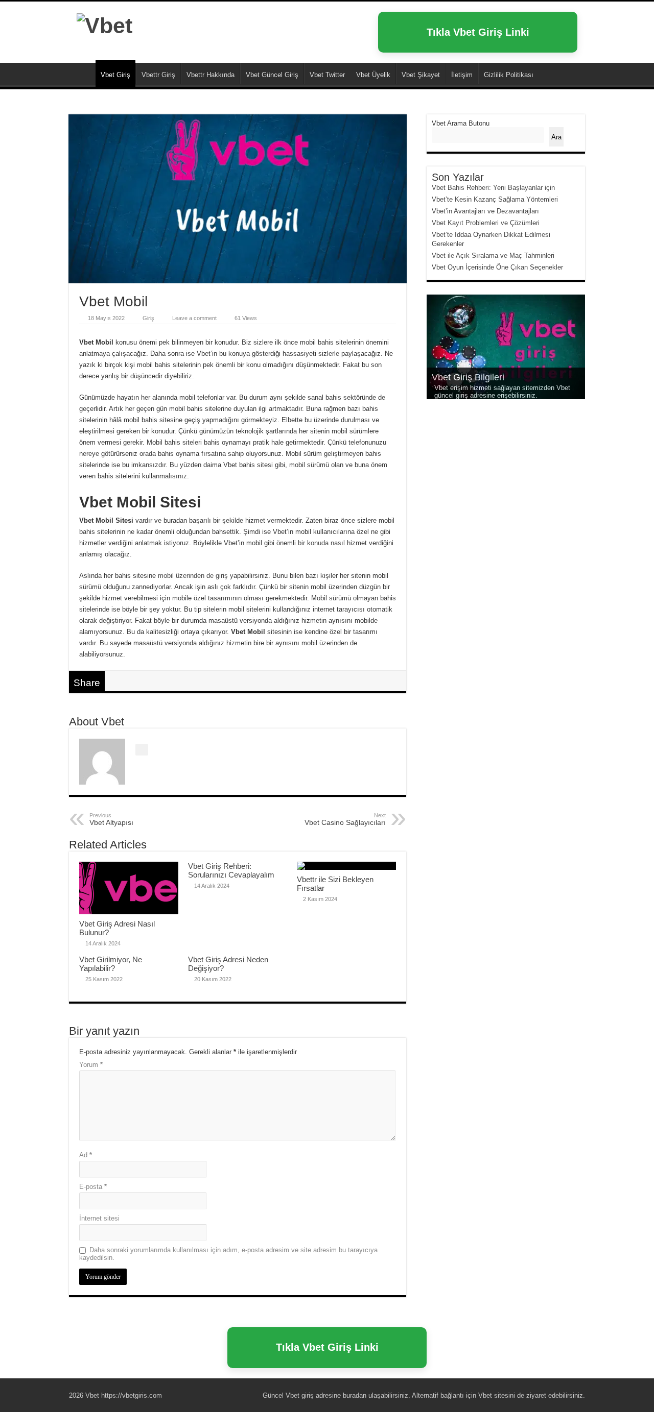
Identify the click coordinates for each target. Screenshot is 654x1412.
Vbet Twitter (327, 75)
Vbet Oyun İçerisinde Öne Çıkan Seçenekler (497, 267)
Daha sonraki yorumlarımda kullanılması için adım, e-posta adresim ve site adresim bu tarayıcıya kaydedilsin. (228, 1253)
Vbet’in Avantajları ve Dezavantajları (485, 211)
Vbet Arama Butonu (460, 123)
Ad (85, 1155)
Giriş (148, 318)
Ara (556, 137)
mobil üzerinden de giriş (193, 575)
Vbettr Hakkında (210, 75)
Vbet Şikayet (421, 75)
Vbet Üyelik (373, 75)
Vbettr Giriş (158, 75)
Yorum (91, 1064)
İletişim (462, 75)
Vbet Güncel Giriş (272, 75)
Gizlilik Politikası (508, 75)
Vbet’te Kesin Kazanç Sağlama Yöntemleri (495, 199)
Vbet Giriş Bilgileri (468, 377)
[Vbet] (104, 24)
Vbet (82, 73)
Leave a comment (194, 318)
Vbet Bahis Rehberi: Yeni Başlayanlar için (493, 187)
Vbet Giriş (115, 75)
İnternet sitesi (99, 1218)
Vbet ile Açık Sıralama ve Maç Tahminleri (493, 255)
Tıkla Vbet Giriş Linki (478, 32)
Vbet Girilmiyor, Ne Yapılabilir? (110, 963)
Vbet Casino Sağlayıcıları (345, 819)
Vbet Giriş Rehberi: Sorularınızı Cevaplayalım (231, 870)
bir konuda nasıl (321, 543)
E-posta (93, 1186)
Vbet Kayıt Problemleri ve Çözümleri (486, 223)
